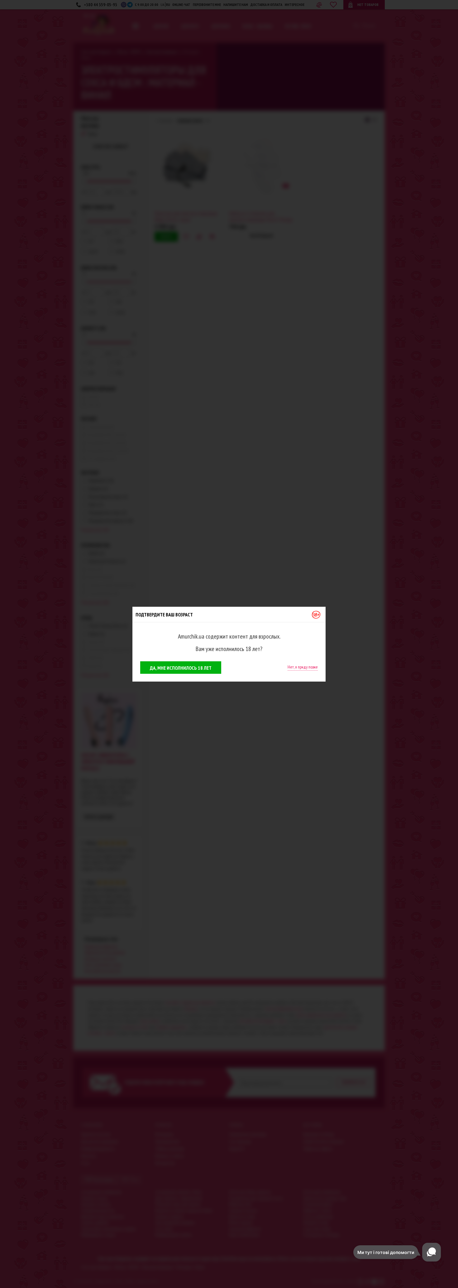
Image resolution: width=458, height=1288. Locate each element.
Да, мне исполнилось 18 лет (181, 668)
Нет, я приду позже (303, 667)
